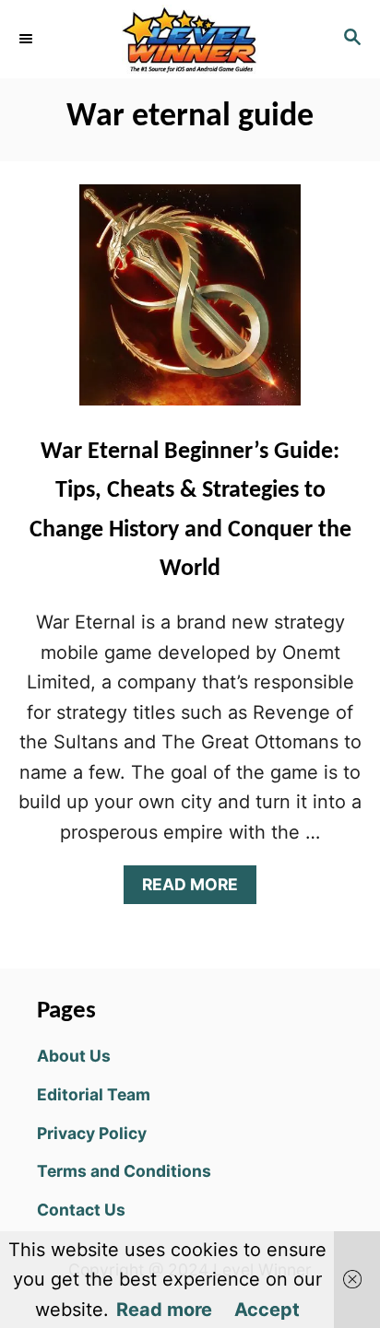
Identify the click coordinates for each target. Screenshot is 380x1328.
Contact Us (81, 1209)
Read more (164, 1310)
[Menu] (27, 38)
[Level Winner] (190, 39)
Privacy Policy (92, 1133)
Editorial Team (93, 1094)
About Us (74, 1055)
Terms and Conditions (124, 1171)
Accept (267, 1310)
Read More (198, 889)
